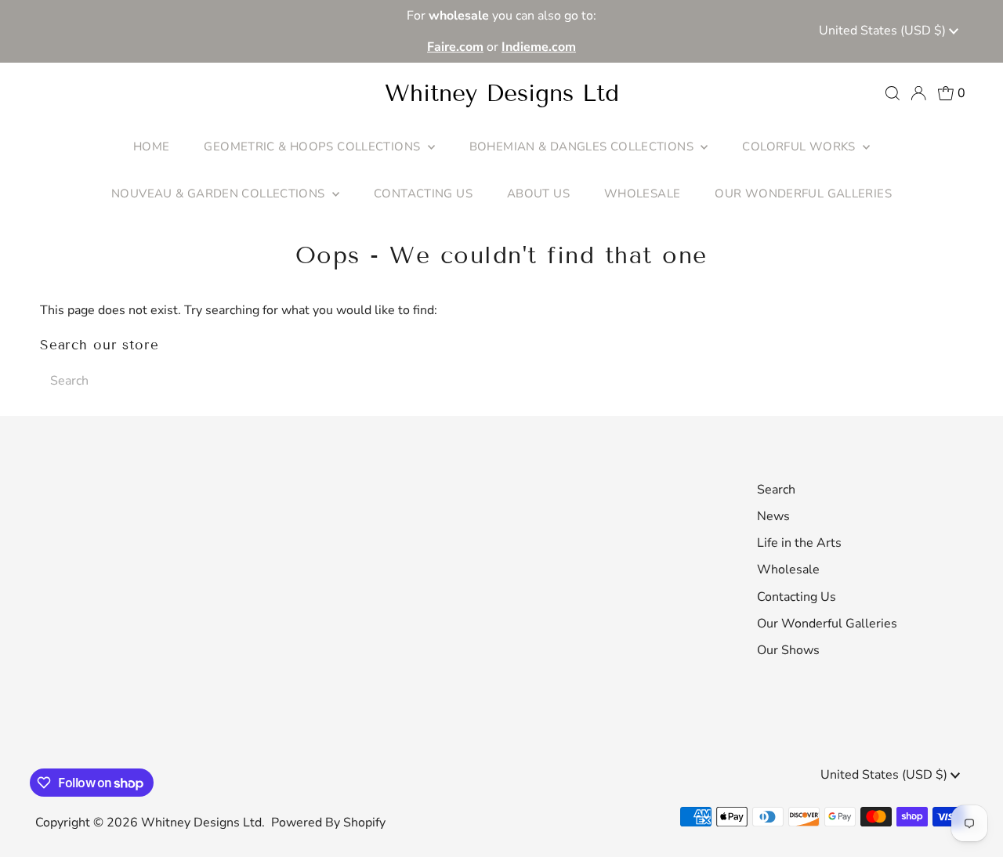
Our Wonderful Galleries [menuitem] (803, 193)
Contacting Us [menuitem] (423, 193)
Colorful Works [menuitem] (800, 146)
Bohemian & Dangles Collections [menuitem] (583, 146)
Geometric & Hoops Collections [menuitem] (313, 146)
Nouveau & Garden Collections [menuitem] (219, 193)
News (773, 516)
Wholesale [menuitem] (642, 193)
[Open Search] (892, 93)
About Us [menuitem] (538, 193)
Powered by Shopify (328, 822)
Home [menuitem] (151, 146)
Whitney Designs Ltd (502, 93)
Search (776, 489)
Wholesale (788, 569)
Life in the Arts (799, 542)
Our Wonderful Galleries (827, 623)
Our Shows (788, 650)
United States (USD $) (884, 30)
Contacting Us (796, 597)
